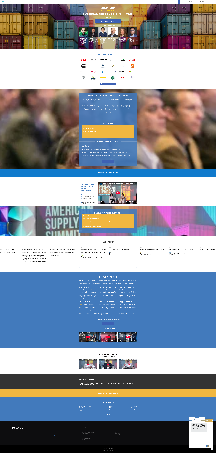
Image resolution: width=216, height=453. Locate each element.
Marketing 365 (90, 289)
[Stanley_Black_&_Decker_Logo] (103, 78)
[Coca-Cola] (132, 60)
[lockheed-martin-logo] (112, 72)
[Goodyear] (112, 66)
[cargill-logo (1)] (122, 60)
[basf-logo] (103, 60)
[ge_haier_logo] (103, 66)
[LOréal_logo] (122, 72)
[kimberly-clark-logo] (103, 72)
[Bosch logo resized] (112, 60)
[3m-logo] (83, 60)
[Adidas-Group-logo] (93, 60)
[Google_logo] (122, 66)
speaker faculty (108, 310)
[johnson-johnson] (83, 72)
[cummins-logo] (83, 66)
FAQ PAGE (114, 230)
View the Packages (108, 323)
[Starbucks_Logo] (112, 78)
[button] (108, 126)
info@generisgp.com (133, 407)
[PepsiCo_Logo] (93, 78)
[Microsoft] (132, 72)
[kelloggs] (93, 72)
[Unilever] (132, 78)
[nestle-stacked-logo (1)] (83, 78)
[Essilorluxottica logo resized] (93, 66)
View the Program (108, 161)
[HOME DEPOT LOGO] (132, 66)
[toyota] (122, 78)
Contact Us (109, 414)
